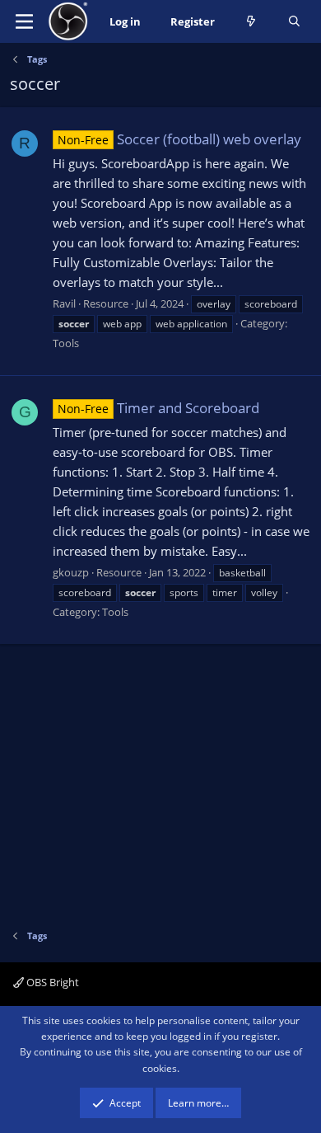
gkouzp (71, 572)
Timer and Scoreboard (158, 407)
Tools (66, 343)
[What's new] (251, 22)
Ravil (64, 303)
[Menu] (24, 21)
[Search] (294, 22)
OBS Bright (51, 982)
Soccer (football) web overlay (179, 138)
